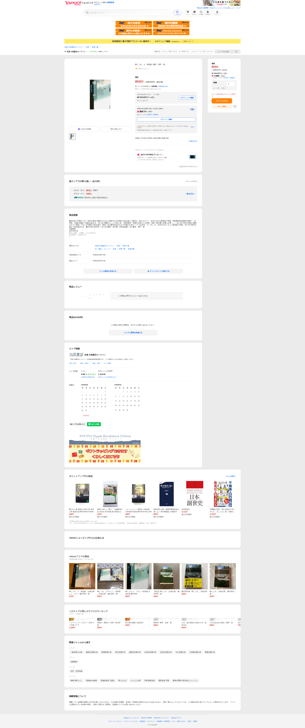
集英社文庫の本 (135, 652)
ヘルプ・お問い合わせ (178, 721)
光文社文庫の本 (166, 652)
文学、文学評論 (76, 671)
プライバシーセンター (131, 721)
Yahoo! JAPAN (202, 8)
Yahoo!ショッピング (131, 718)
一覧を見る (189, 194)
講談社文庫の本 (92, 652)
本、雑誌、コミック (102, 249)
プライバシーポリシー (115, 721)
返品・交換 (96, 363)
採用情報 (167, 721)
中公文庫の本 (181, 652)
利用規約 (142, 721)
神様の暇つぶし (76, 680)
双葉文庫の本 (210, 652)
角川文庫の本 (120, 652)
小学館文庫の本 (195, 652)
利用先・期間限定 (153, 114)
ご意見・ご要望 (192, 721)
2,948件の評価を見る (88, 377)
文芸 (87, 47)
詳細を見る (193, 141)
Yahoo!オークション (161, 718)
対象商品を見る (163, 86)
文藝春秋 (74, 662)
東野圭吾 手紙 (164, 680)
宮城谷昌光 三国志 (107, 680)
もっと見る (230, 476)
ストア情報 (107, 363)
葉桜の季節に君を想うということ (185, 680)
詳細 (192, 127)
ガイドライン (151, 721)
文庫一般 (95, 47)
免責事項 (160, 721)
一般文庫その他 (76, 652)
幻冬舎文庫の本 (150, 652)
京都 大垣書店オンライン (73, 47)
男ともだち (122, 680)
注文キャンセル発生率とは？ (107, 377)
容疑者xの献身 (91, 680)
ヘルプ (238, 8)
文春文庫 (131, 249)
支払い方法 (72, 363)
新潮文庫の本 (107, 652)
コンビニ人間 (135, 680)
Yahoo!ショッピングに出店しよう (222, 8)
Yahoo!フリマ (176, 718)
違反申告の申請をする (189, 166)
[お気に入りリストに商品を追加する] (235, 106)
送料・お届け (84, 363)
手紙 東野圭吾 (149, 680)
